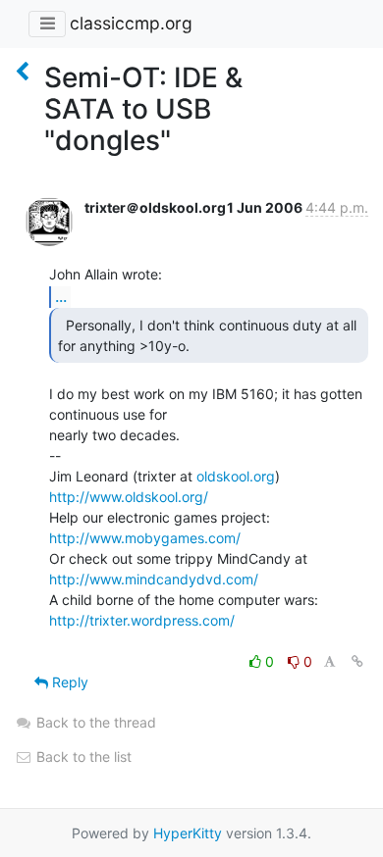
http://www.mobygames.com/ (145, 537)
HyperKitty (187, 833)
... (61, 296)
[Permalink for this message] (357, 661)
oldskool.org (235, 476)
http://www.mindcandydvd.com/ (153, 579)
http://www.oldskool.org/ (128, 496)
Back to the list (82, 756)
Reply (68, 682)
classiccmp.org (131, 23)
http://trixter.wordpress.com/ (142, 620)
